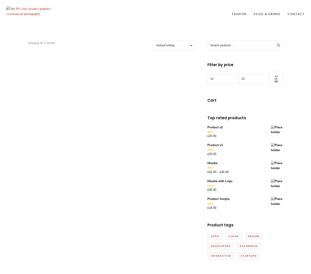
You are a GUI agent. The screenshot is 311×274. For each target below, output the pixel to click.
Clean (234, 236)
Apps (215, 236)
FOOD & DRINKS (267, 14)
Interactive (221, 256)
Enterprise (249, 246)
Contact (296, 14)
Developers (220, 246)
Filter (276, 79)
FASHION (239, 14)
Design (254, 236)
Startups (249, 256)
